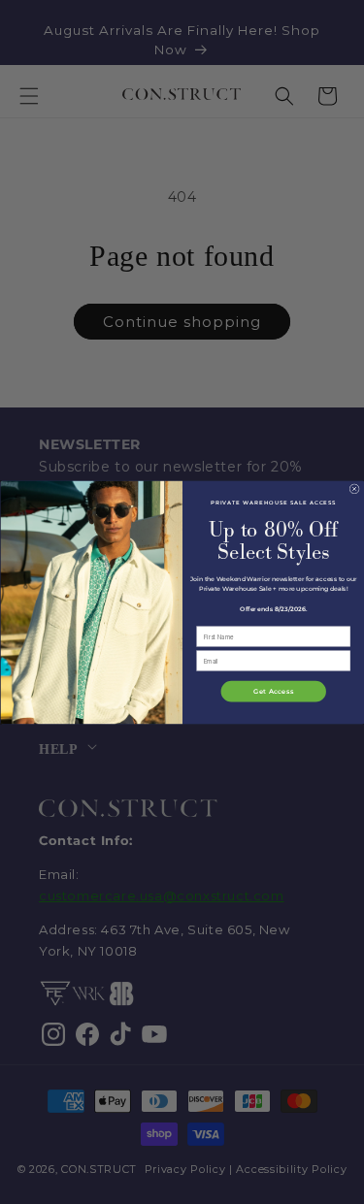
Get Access (273, 691)
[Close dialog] (353, 488)
